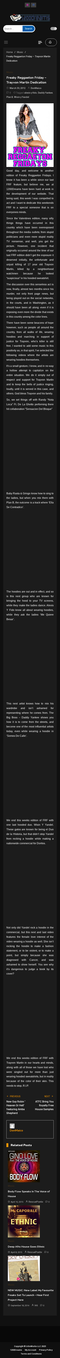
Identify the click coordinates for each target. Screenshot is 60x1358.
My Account (30, 1350)
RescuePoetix (36, 1201)
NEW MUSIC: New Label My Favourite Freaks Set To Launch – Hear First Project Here (31, 1295)
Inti (36, 1305)
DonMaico (36, 88)
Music (9, 72)
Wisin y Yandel (21, 97)
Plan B (9, 97)
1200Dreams (16, 1350)
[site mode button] (53, 28)
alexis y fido (30, 92)
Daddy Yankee (45, 92)
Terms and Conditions (31, 1354)
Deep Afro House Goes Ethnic (26, 1246)
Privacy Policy (45, 1350)
